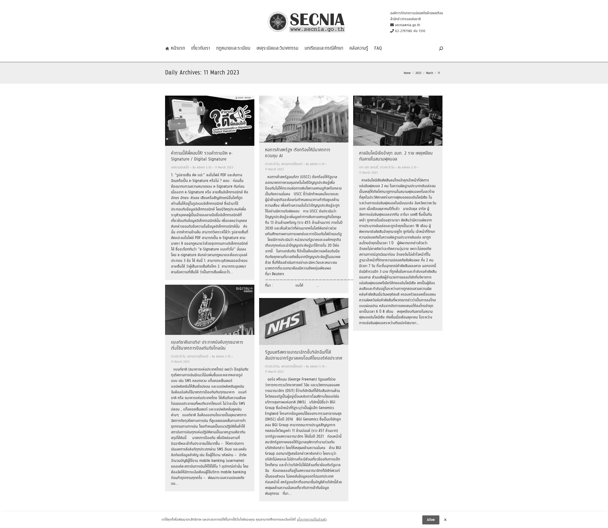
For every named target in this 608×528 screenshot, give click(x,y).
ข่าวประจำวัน (272, 164)
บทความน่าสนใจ (180, 167)
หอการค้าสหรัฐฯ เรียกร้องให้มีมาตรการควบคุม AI (297, 153)
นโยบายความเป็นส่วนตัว (312, 520)
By (202, 167)
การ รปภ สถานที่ (368, 167)
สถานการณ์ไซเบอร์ (291, 164)
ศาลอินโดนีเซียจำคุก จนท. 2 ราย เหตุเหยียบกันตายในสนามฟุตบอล (396, 156)
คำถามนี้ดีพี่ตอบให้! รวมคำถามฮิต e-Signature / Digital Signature (202, 156)
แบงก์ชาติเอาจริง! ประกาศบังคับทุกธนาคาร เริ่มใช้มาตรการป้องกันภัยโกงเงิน (207, 345)
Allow (431, 520)
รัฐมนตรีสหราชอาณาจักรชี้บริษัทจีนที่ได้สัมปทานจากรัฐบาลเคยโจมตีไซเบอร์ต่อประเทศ (303, 355)
